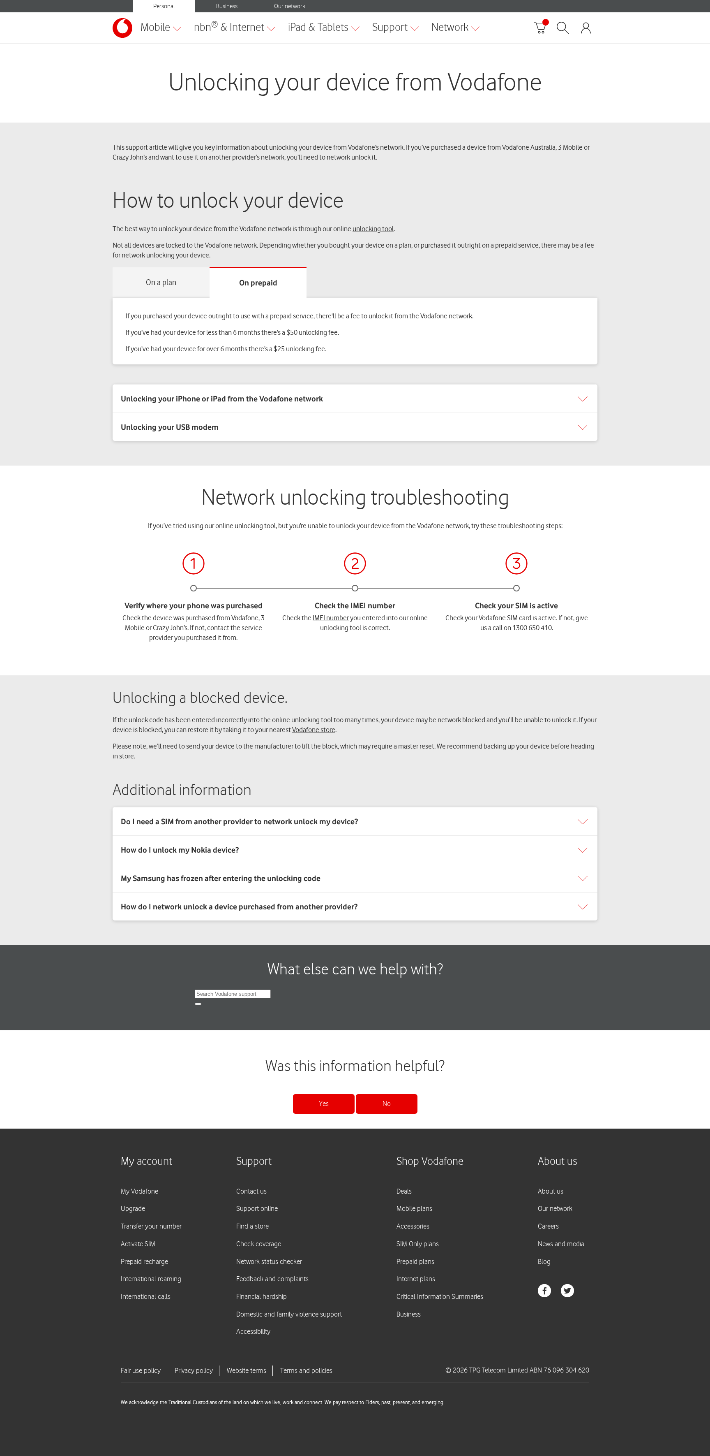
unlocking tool (373, 229)
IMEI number (331, 618)
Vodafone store (313, 730)
